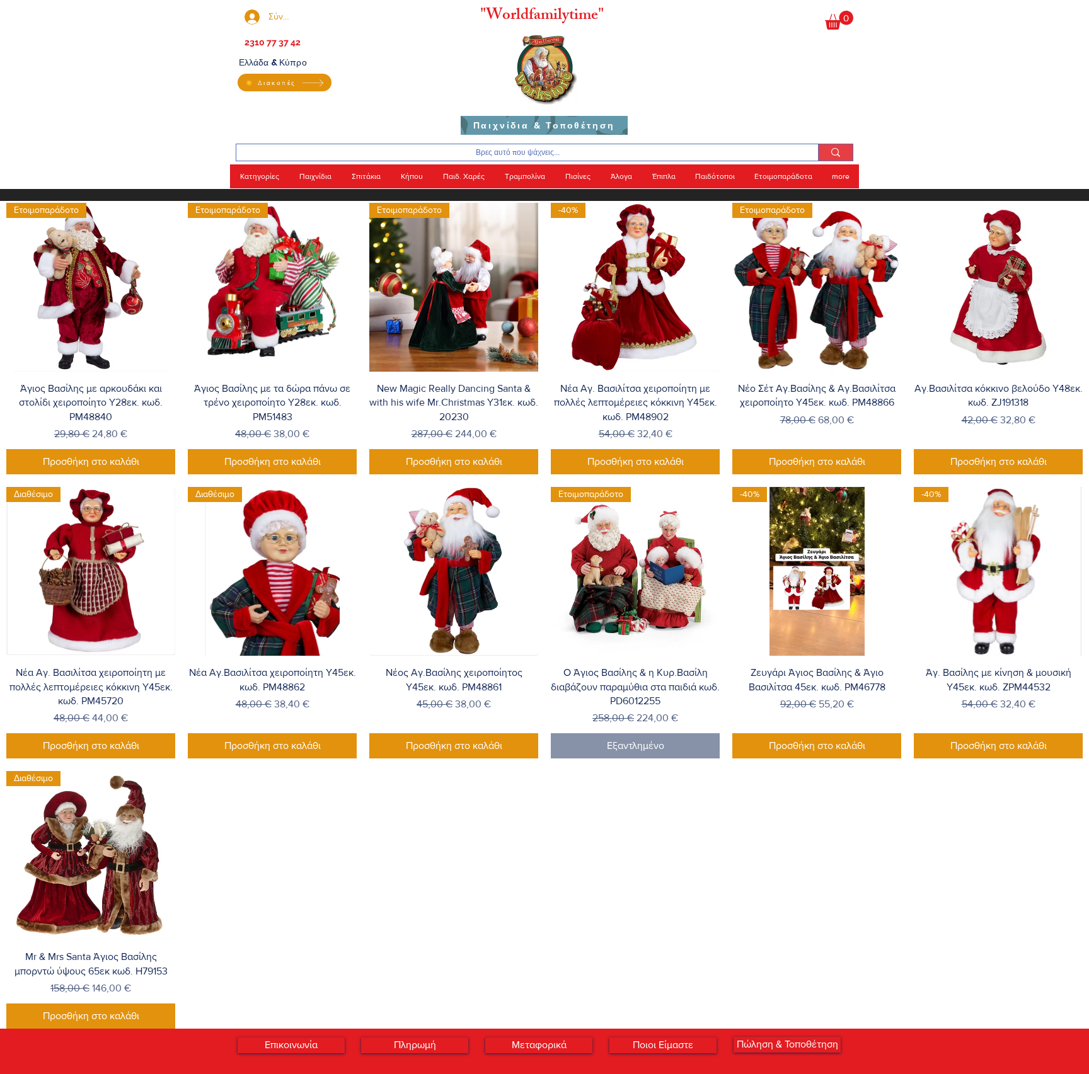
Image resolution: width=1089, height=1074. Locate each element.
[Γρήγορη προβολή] (998, 287)
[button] (839, 20)
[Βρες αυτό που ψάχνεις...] (835, 152)
